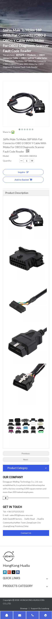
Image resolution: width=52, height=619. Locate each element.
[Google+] (9, 572)
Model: (6, 156)
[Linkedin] (5, 572)
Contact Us (26, 533)
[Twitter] (13, 572)
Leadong (45, 608)
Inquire (21, 172)
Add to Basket (22, 179)
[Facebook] (18, 572)
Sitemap (23, 608)
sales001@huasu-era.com (21, 515)
